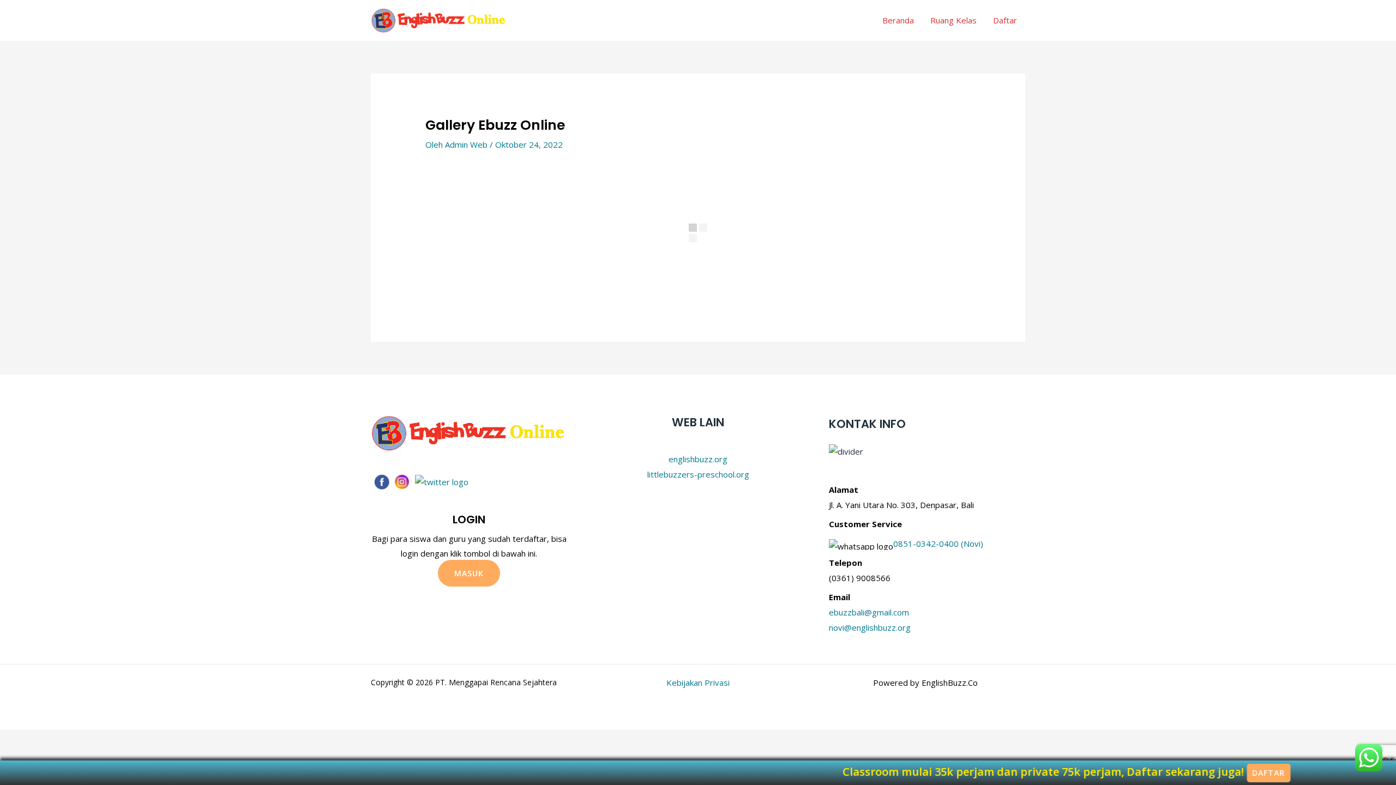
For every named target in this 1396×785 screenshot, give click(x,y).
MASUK (469, 573)
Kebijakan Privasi (698, 682)
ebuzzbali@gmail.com (869, 612)
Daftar (1005, 20)
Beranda (898, 20)
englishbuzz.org (698, 459)
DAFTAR (1363, 773)
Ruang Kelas (953, 20)
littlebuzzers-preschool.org (698, 474)
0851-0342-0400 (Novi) (938, 543)
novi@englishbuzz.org (870, 627)
